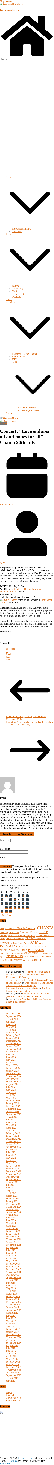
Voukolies (47, 956)
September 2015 (13, 1375)
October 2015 (12, 1372)
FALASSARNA (42, 936)
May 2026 (11, 1027)
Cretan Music (29, 932)
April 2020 (11, 1225)
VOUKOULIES (7, 960)
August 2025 (12, 1051)
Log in (9, 1392)
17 (10, 903)
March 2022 (12, 1163)
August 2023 (12, 1117)
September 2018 (13, 1277)
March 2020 (12, 1228)
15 (2, 903)
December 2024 (13, 1073)
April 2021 (11, 1193)
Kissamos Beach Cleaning (24, 354)
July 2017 (10, 1315)
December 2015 (13, 1367)
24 (10, 907)
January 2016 (12, 1364)
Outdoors (16, 296)
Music (15, 291)
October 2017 (12, 1307)
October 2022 (12, 1144)
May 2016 (11, 1353)
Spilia (2, 956)
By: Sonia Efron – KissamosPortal (22, 988)
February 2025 (13, 1068)
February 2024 (13, 1100)
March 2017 (12, 1326)
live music (31, 947)
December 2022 (13, 1138)
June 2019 (11, 1253)
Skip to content (7, 1)
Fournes (51, 936)
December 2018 (13, 1269)
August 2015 (12, 1378)
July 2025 (10, 1054)
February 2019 (13, 1264)
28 (27, 907)
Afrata (2, 929)
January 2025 (12, 1070)
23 (6, 907)
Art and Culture (19, 294)
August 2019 (12, 1247)
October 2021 (12, 1176)
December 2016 (13, 1334)
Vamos (25, 956)
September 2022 (13, 1147)
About (9, 177)
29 (2, 911)
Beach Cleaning (26, 928)
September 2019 (13, 1244)
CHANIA (45, 927)
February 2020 (13, 1231)
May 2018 (11, 1288)
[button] (30, 226)
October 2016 (12, 1340)
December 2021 (13, 1171)
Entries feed (11, 1395)
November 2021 (13, 1174)
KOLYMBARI (9, 946)
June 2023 (11, 1122)
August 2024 (12, 1084)
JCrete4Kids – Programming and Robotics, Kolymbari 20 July (26, 717)
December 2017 (13, 1302)
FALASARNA (28, 935)
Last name (5, 848)
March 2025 (12, 1065)
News (9, 299)
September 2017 (13, 1310)
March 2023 (12, 1130)
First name (5, 840)
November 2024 (13, 1076)
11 (15, 899)
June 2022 (11, 1155)
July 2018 (10, 1283)
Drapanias (3, 936)
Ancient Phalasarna (27, 407)
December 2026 (13, 1013)
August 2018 (12, 1280)
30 (6, 911)
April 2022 (11, 1160)
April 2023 (11, 1128)
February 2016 (13, 1361)
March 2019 (12, 1261)
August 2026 (12, 1019)
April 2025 (11, 1062)
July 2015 (10, 1380)
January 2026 (12, 1038)
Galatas (2, 939)
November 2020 (13, 1206)
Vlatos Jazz (39, 956)
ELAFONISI (17, 936)
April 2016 (11, 1356)
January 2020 (12, 1234)
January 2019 (12, 1266)
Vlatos (31, 956)
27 (23, 907)
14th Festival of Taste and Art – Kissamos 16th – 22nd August (29, 984)
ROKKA (35, 953)
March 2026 (12, 1032)
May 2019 (11, 1255)
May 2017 (11, 1321)
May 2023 (11, 1125)
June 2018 (11, 1285)
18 (15, 903)
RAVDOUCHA (6, 953)
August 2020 (12, 1215)
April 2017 (11, 1323)
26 (19, 907)
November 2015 (13, 1370)
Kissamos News (9, 9)
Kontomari (23, 947)
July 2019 (10, 1250)
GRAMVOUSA (18, 938)
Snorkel (50, 953)
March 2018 (12, 1293)
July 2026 (10, 1021)
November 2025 (13, 1043)
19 (19, 903)
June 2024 (11, 1089)
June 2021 (11, 1187)
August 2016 (12, 1345)
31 (10, 911)
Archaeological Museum (29, 410)
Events (9, 234)
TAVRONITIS (14, 956)
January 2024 (12, 1103)
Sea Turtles (43, 953)
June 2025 (11, 1057)
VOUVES (18, 960)
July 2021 (10, 1185)
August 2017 (12, 1312)
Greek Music (41, 938)
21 (27, 903)
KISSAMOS (33, 942)
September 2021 (13, 1179)
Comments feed (13, 1398)
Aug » (10, 915)
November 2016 (13, 1337)
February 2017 (13, 1329)
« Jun (2, 915)
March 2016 (12, 1359)
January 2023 (12, 1136)
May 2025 (11, 1060)
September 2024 (13, 1081)
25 (15, 907)
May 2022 (11, 1157)
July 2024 (10, 1087)
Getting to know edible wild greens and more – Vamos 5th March (27, 995)
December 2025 (13, 1040)
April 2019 (11, 1258)
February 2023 (13, 1133)
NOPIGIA (5, 950)
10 (10, 899)
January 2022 (12, 1168)
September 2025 (13, 1049)
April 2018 (11, 1291)
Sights (15, 362)
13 (23, 899)
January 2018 (12, 1299)
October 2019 (12, 1242)
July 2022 (10, 1152)
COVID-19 (14, 932)
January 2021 (12, 1201)
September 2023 (13, 1114)
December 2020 (13, 1204)
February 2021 (13, 1198)
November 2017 (13, 1304)
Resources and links (21, 228)
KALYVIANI (4, 943)
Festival (15, 286)
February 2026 (13, 1035)
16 (6, 903)
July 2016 (10, 1348)
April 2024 (11, 1095)
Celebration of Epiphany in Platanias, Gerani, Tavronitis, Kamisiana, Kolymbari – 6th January (28, 975)
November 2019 (13, 1239)
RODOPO (27, 953)
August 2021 (12, 1182)
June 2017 (11, 1318)
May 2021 (11, 1190)
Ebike (10, 936)
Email (3, 857)
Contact (9, 413)
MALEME (40, 946)
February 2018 (13, 1296)
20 (23, 903)
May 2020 (11, 1223)
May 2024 (11, 1092)
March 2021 (12, 1196)
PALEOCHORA (19, 950)
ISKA (15, 359)
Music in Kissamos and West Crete (28, 989)
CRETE (43, 932)
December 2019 (13, 1236)
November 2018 (13, 1272)
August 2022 (12, 1149)
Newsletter (17, 231)
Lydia (2, 562)
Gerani (9, 938)
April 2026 (11, 1030)
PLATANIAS (36, 950)
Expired (4, 423)
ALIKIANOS (11, 928)
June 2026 (11, 1024)
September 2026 (13, 1016)
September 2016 (13, 1342)
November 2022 (13, 1141)
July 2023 (10, 1119)
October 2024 (12, 1079)
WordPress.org (13, 1400)
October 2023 (12, 1111)
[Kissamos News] (27, 56)
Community (17, 288)
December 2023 (13, 1106)
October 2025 (12, 1046)
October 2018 (12, 1274)
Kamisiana (13, 943)
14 (27, 899)
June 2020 (11, 1220)
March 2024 (12, 1098)
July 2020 (10, 1217)
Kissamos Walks (20, 356)
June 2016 (11, 1351)
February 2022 (13, 1166)
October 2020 (12, 1209)
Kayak (20, 943)
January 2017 (12, 1332)
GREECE (30, 938)
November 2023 (13, 1108)
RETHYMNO (18, 953)
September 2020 (13, 1212)
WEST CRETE (32, 960)
